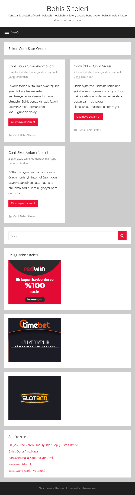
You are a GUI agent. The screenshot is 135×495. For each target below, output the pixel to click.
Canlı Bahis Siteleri (24, 135)
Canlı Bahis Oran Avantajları (31, 66)
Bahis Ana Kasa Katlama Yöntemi (30, 457)
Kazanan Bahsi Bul (20, 464)
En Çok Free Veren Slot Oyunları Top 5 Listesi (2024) (43, 445)
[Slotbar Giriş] (34, 419)
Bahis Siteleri (67, 8)
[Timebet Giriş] (34, 361)
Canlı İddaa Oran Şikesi (92, 66)
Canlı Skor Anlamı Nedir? (28, 152)
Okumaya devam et (23, 122)
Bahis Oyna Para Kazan (24, 451)
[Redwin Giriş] (34, 303)
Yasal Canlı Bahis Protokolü (26, 470)
